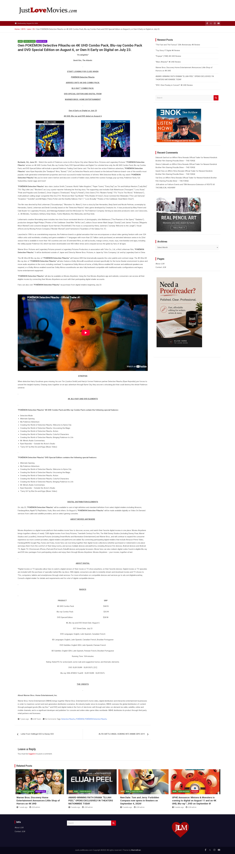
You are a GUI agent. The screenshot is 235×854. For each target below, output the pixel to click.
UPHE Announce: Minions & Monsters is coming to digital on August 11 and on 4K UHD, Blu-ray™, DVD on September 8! (194, 800)
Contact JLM (161, 267)
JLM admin (160, 184)
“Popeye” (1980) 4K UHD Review (168, 56)
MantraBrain (136, 850)
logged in (32, 754)
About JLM (160, 264)
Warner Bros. (42, 41)
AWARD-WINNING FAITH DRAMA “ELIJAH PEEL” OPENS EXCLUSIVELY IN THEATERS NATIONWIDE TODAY (90, 800)
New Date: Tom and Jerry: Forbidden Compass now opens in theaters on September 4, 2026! (139, 800)
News (20, 41)
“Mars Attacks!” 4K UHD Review (168, 62)
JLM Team (37, 719)
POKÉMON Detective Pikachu (96, 719)
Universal (194, 791)
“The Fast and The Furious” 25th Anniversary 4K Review (178, 45)
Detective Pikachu (68, 719)
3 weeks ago (127, 807)
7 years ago (24, 719)
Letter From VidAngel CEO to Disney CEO (37, 734)
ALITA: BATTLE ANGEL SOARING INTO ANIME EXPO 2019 (122, 734)
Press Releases (29, 41)
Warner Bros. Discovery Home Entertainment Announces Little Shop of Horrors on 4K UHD (38, 800)
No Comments (50, 719)
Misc (70, 791)
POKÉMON (80, 719)
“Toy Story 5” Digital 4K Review (168, 50)
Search (216, 97)
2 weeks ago (75, 807)
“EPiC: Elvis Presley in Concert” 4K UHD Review (174, 85)
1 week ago (23, 807)
